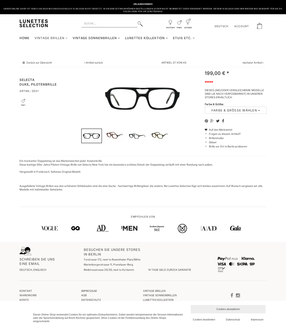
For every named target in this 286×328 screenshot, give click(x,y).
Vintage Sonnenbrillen (95, 38)
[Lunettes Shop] (33, 22)
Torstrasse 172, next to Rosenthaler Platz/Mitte (112, 260)
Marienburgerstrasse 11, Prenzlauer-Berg (108, 265)
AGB (84, 295)
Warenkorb (27, 295)
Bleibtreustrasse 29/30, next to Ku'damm (109, 270)
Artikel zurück (94, 63)
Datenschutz (91, 300)
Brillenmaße (216, 138)
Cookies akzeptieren (228, 309)
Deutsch (222, 26)
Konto (24, 300)
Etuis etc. (183, 38)
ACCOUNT (241, 26)
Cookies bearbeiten (204, 319)
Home (24, 38)
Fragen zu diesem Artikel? (225, 134)
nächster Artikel (252, 63)
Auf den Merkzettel (220, 130)
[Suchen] (140, 24)
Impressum (89, 291)
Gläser (213, 142)
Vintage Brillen (50, 38)
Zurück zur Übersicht (39, 63)
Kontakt (25, 291)
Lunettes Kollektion (145, 38)
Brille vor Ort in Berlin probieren (228, 146)
